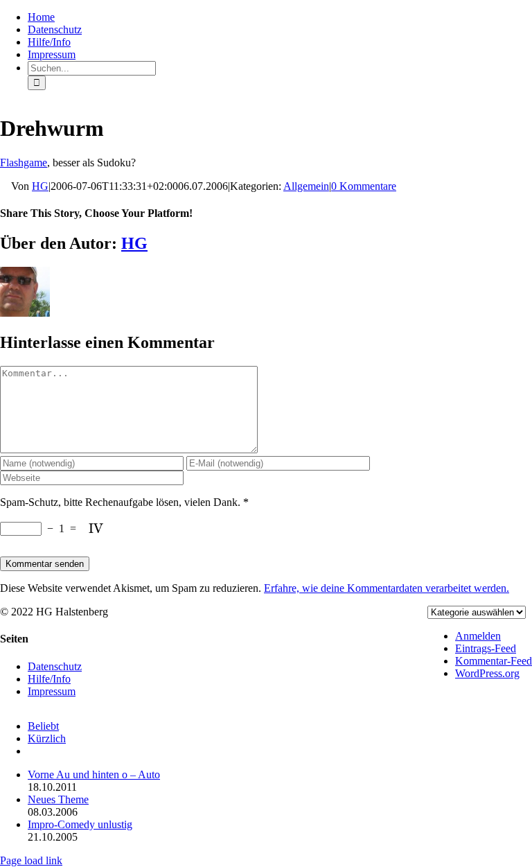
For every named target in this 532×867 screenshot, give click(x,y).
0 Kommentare (363, 186)
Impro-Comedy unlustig (80, 824)
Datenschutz (55, 666)
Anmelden (478, 636)
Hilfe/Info (49, 679)
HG (40, 186)
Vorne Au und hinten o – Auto (94, 774)
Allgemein (306, 186)
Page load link (31, 860)
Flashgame (23, 162)
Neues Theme (58, 799)
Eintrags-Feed (485, 648)
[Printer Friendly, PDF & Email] (5, 187)
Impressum (52, 691)
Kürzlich (47, 738)
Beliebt (43, 726)
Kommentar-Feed (493, 661)
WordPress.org (487, 673)
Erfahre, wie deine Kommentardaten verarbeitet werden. (386, 588)
